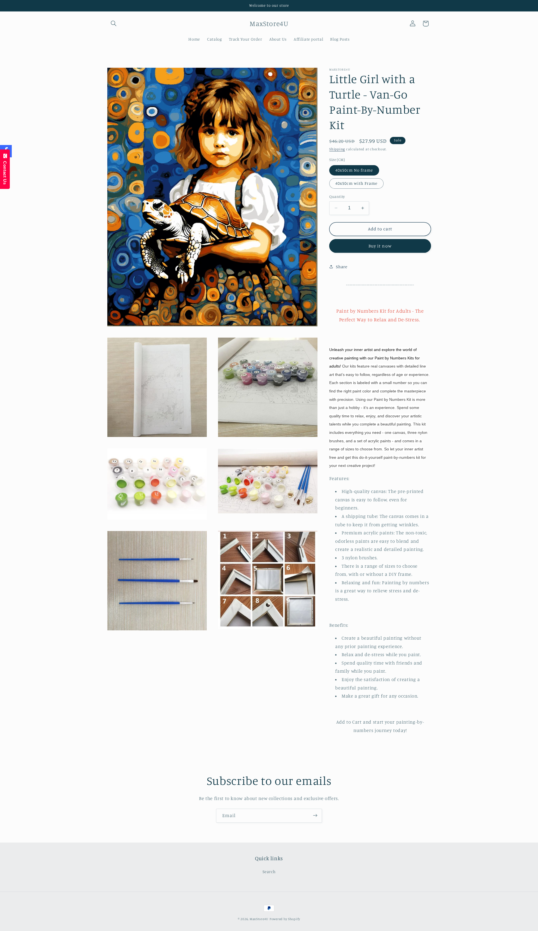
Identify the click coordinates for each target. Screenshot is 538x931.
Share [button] (341, 266)
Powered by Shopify (285, 919)
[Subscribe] (315, 815)
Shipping (337, 149)
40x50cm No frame (354, 170)
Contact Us (5, 171)
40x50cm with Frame (356, 183)
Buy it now (380, 246)
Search (269, 871)
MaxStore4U (259, 919)
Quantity (337, 196)
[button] (113, 23)
